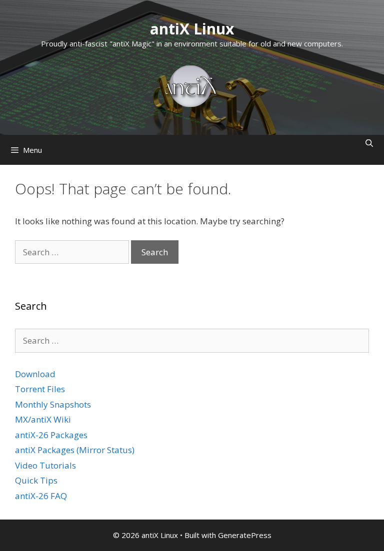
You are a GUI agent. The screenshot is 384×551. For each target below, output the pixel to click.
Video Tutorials (45, 465)
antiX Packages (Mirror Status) (74, 450)
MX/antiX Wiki (43, 419)
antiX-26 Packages (51, 435)
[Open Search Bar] (369, 143)
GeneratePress (245, 535)
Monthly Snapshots (53, 404)
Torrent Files (40, 389)
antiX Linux (192, 28)
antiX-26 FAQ (41, 496)
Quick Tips (36, 480)
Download (35, 374)
